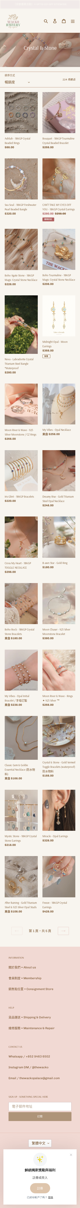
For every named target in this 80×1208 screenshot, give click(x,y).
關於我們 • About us (22, 967)
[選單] (72, 21)
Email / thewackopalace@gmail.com (34, 1078)
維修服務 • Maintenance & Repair (32, 1028)
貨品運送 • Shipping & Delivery (30, 1017)
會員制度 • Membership (25, 978)
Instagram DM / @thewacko (28, 1067)
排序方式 (10, 75)
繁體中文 (38, 1143)
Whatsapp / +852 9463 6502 (29, 1056)
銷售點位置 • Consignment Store (31, 989)
